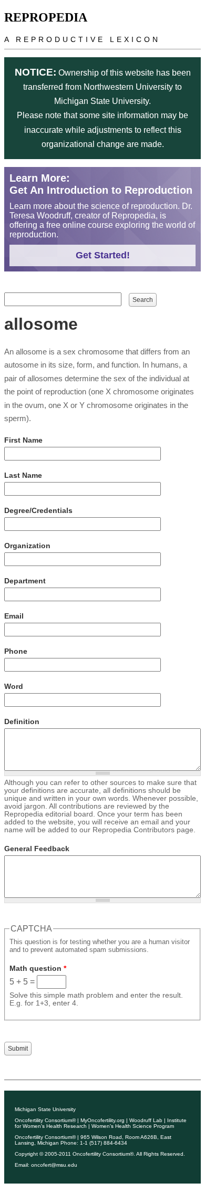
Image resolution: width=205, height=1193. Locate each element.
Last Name (23, 475)
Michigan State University (45, 1109)
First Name (23, 440)
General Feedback (36, 848)
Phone (15, 651)
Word (13, 686)
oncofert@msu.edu (54, 1165)
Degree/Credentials (38, 510)
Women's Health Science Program (132, 1126)
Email (14, 616)
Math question (37, 968)
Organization (27, 545)
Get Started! (103, 255)
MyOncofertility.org (102, 1120)
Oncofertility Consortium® (45, 1120)
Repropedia (45, 17)
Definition (21, 721)
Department (25, 581)
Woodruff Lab (145, 1120)
